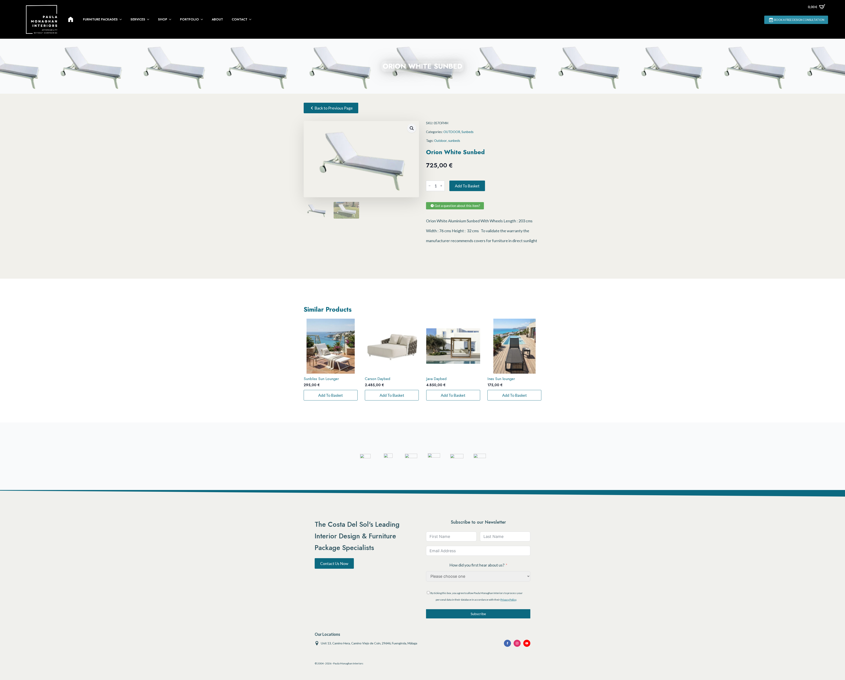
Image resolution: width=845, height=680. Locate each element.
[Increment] (441, 186)
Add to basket (467, 185)
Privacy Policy (508, 599)
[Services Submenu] (149, 19)
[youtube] (526, 643)
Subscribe (478, 614)
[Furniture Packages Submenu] (122, 19)
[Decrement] (429, 186)
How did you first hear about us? (476, 565)
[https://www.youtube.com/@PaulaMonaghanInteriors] (507, 643)
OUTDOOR (451, 132)
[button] (411, 128)
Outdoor (440, 141)
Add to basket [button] (330, 395)
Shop (162, 19)
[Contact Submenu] (251, 19)
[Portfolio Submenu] (203, 19)
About (217, 19)
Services (137, 19)
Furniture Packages (100, 19)
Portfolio (189, 19)
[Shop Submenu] (171, 19)
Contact (239, 19)
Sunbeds (467, 132)
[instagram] (517, 643)
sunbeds (454, 141)
